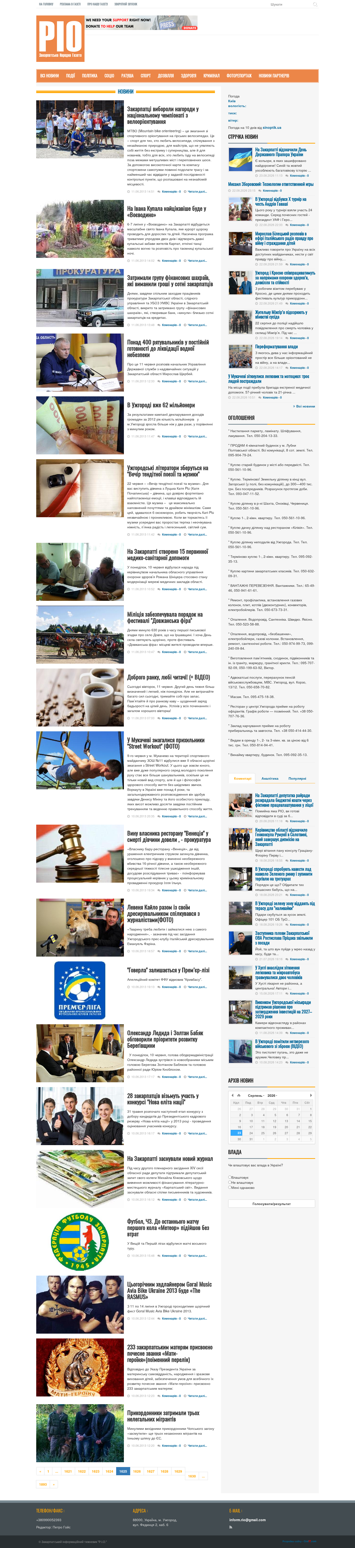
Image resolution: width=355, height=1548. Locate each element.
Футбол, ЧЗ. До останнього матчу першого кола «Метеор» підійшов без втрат (168, 1227)
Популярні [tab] (297, 778)
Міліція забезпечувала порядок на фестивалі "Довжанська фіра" (165, 617)
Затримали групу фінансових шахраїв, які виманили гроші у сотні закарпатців (170, 280)
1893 (43, 1484)
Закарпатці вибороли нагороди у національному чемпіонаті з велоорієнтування (163, 114)
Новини (126, 91)
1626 (137, 1471)
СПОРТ (146, 76)
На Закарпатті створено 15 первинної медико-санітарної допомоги (167, 554)
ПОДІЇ (70, 76)
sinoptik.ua (272, 127)
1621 (68, 1471)
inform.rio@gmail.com (247, 1519)
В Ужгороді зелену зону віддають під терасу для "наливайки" (285, 905)
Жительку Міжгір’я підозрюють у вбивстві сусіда (281, 314)
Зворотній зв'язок (125, 4)
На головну (46, 4)
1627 (151, 1471)
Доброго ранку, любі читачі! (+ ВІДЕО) (168, 676)
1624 (109, 1471)
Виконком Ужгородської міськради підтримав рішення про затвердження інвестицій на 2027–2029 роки (283, 1009)
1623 (95, 1471)
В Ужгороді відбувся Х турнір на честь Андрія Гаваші (280, 201)
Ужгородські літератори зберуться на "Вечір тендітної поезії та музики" (167, 470)
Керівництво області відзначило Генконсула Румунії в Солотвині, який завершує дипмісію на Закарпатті (281, 837)
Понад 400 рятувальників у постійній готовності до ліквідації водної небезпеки (168, 348)
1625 (123, 1471)
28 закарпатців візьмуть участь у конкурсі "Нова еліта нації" (163, 1098)
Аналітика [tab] (270, 778)
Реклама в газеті (70, 4)
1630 (192, 1476)
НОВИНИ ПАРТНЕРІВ (274, 76)
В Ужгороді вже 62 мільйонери (161, 404)
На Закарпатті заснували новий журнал (170, 1158)
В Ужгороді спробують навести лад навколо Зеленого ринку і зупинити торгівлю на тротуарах (283, 874)
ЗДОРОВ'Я (188, 76)
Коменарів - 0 (171, 191)
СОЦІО (109, 76)
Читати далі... (197, 191)
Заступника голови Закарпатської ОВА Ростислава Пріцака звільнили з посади (284, 938)
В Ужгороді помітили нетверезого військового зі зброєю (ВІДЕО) (282, 1043)
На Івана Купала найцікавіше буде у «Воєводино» (166, 211)
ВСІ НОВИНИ (49, 76)
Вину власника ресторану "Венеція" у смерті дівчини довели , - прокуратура (169, 836)
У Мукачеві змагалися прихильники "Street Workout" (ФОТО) (166, 742)
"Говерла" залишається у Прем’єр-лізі (168, 969)
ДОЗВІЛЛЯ (166, 76)
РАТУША (127, 76)
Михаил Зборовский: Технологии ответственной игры (270, 184)
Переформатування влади (276, 346)
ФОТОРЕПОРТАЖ (239, 76)
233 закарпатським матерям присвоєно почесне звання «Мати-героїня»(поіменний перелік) (170, 1353)
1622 (82, 1471)
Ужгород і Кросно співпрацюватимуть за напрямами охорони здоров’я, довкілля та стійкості (285, 277)
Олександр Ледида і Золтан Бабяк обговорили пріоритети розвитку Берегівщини (165, 1038)
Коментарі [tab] (242, 778)
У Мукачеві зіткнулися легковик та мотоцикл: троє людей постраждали (268, 378)
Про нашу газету (97, 4)
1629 (178, 1471)
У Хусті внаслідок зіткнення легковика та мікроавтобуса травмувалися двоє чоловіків (278, 972)
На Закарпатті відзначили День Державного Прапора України (280, 151)
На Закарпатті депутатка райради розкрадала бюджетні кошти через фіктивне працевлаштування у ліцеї (284, 800)
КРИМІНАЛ (212, 76)
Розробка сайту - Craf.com (299, 1541)
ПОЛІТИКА (89, 76)
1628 (164, 1471)
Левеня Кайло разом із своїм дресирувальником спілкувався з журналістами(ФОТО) (163, 913)
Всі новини (305, 406)
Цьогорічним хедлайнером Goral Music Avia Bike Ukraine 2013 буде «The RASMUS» (169, 1290)
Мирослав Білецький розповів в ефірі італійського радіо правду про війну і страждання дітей (284, 238)
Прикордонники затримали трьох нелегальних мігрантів (163, 1415)
